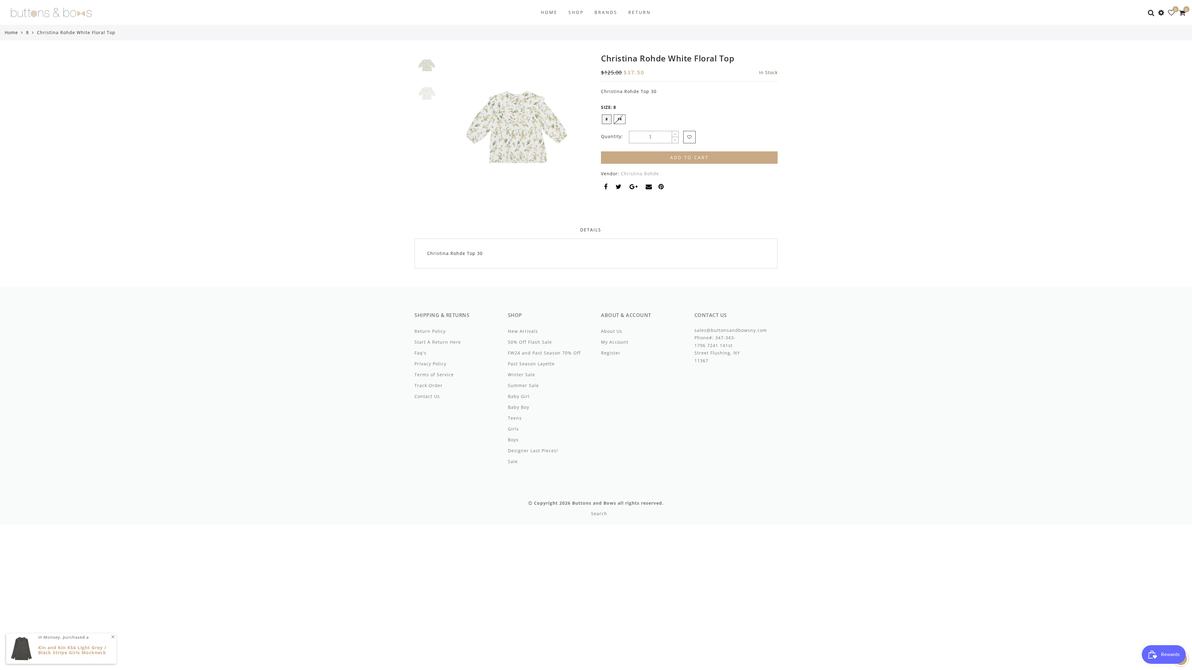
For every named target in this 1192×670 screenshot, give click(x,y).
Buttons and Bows (594, 503)
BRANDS (605, 12)
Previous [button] (453, 130)
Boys (513, 440)
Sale (513, 461)
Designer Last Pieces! (533, 450)
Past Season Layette (531, 364)
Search (599, 513)
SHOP (576, 12)
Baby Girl (519, 396)
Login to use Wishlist (689, 137)
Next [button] (572, 130)
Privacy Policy (430, 364)
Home (11, 32)
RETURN (639, 12)
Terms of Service (434, 374)
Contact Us (427, 396)
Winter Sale (521, 374)
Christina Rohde (640, 173)
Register (611, 353)
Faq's (420, 353)
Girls (513, 429)
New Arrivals (523, 331)
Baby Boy (518, 407)
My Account (614, 342)
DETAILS (590, 230)
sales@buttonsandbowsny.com (730, 330)
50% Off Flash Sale (530, 342)
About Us (611, 331)
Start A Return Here (437, 342)
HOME (549, 12)
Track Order (428, 385)
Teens (515, 418)
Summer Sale (523, 385)
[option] (516, 127)
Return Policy (430, 331)
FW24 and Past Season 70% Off (544, 353)
